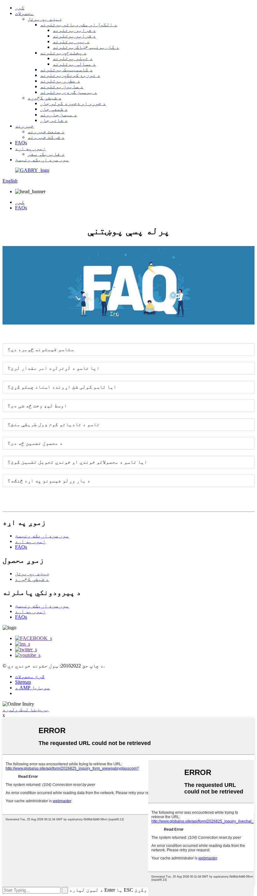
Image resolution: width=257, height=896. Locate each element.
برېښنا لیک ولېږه (26, 709)
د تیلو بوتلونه (73, 58)
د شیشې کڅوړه (44, 97)
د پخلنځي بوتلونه (63, 52)
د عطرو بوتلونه (60, 80)
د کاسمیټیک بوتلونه (66, 69)
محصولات (24, 13)
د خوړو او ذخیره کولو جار (73, 103)
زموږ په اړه (30, 148)
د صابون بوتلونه (61, 86)
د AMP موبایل (32, 687)
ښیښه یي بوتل (44, 19)
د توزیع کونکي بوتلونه (70, 75)
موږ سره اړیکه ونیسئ (42, 159)
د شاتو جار (54, 120)
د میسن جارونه (58, 114)
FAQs (21, 142)
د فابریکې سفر (46, 154)
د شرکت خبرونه (46, 137)
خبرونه (24, 125)
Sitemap (23, 682)
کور (19, 7)
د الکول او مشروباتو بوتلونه (78, 24)
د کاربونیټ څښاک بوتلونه (86, 47)
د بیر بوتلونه (71, 41)
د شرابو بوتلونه (74, 30)
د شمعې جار (54, 109)
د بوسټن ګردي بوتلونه (68, 92)
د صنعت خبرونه (46, 131)
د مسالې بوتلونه (74, 64)
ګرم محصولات (30, 676)
